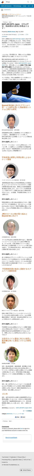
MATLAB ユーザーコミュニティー (11, 14)
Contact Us (5, 462)
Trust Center (5, 457)
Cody (24, 6)
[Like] (24, 410)
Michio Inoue (11, 31)
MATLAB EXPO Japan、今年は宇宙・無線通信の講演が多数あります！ (15, 26)
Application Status (17, 459)
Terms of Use (26, 459)
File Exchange (17, 6)
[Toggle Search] (28, 2)
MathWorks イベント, (12, 413)
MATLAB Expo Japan (19, 39)
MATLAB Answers (6, 6)
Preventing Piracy (6, 459)
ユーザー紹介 (20, 413)
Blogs (8, 2)
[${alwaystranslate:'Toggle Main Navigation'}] (31, 2)
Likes (22, 34)
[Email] (22, 417)
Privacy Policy (21, 457)
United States (26, 470)
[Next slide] (31, 6)
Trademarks (13, 457)
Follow (30, 410)
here (21, 428)
